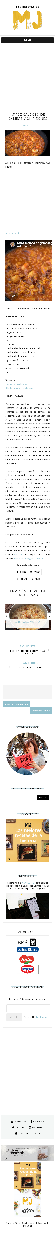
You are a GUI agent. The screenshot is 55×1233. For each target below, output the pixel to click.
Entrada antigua (40, 710)
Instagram (29, 558)
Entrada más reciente (17, 704)
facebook (38, 1121)
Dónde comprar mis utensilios (19, 388)
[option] (28, 618)
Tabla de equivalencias (16, 384)
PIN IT (37, 579)
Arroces (27, 126)
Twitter (40, 558)
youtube (23, 1133)
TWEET (36, 572)
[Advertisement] (27, 77)
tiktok (37, 1133)
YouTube (18, 554)
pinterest (38, 1127)
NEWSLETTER (28, 882)
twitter (20, 1127)
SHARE (22, 572)
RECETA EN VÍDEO (14, 233)
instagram (21, 1121)
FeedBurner (41, 1017)
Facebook (18, 558)
